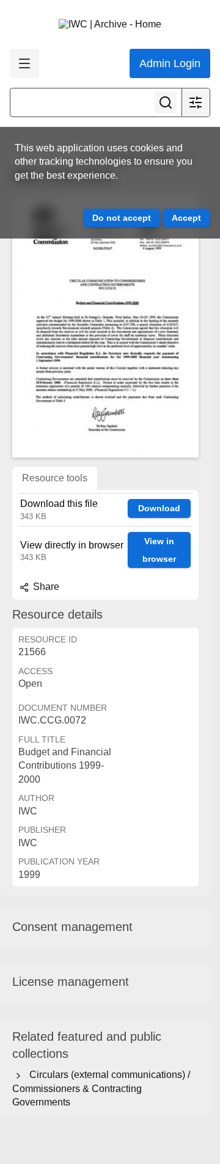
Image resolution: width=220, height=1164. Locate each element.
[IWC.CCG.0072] (105, 325)
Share (45, 586)
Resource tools (54, 478)
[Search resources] (166, 102)
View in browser (159, 550)
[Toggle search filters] (196, 102)
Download (159, 508)
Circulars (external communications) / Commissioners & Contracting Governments (101, 1088)
